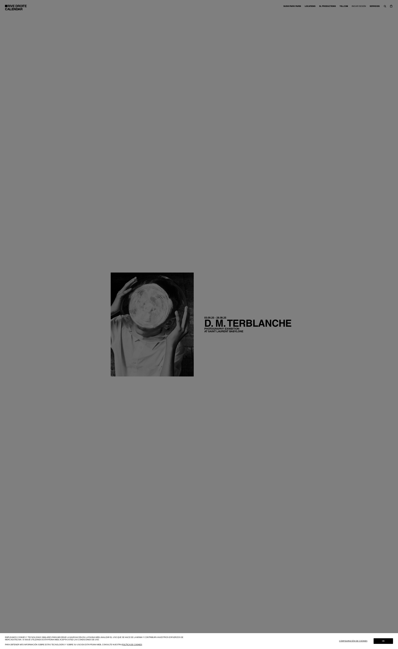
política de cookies (132, 644)
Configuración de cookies (353, 641)
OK (383, 641)
